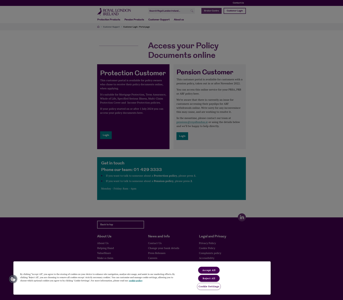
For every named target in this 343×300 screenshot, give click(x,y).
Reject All (209, 278)
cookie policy (135, 280)
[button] (13, 279)
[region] (142, 278)
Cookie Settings (209, 286)
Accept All (208, 270)
